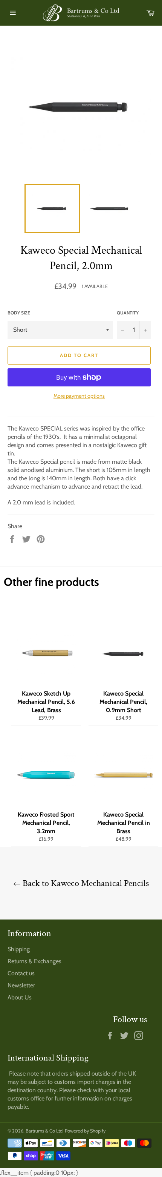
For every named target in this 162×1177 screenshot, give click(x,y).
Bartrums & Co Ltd (44, 1131)
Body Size (19, 313)
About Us (20, 997)
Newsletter (21, 985)
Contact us (21, 973)
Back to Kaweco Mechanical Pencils (85, 883)
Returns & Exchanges (34, 961)
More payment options (79, 395)
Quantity (128, 313)
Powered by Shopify (85, 1131)
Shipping (19, 949)
